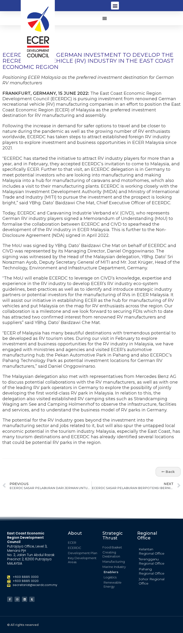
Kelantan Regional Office (151, 551)
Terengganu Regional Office (151, 561)
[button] (115, 6)
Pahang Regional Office (151, 571)
